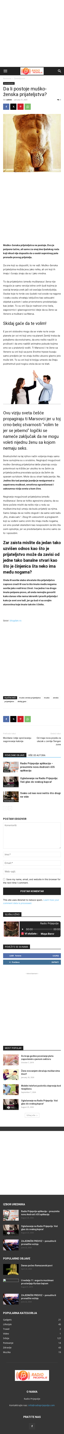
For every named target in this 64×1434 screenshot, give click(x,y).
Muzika (6, 771)
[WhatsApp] (28, 107)
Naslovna (7, 78)
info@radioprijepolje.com (41, 1405)
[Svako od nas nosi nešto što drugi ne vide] (11, 796)
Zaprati (55, 962)
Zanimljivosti (19, 78)
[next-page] (10, 808)
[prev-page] (5, 808)
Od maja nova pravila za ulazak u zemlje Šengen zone (49, 741)
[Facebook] (6, 107)
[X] (13, 107)
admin (9, 99)
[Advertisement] (32, 33)
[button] (5, 71)
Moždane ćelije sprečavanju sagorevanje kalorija (17, 740)
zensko (56, 697)
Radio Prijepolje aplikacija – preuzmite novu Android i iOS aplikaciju (37, 767)
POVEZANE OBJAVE (15, 755)
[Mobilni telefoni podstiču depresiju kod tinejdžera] (11, 1089)
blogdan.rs (15, 620)
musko (47, 697)
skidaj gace (22, 701)
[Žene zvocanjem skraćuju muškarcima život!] (11, 1074)
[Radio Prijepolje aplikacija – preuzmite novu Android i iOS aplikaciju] (11, 767)
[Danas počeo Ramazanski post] (11, 1269)
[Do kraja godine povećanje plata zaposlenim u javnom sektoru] (11, 1059)
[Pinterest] (20, 107)
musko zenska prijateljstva (30, 697)
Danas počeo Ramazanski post (37, 1265)
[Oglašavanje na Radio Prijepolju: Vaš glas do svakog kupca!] (11, 782)
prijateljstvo (9, 701)
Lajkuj (56, 955)
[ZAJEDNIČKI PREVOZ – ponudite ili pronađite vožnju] (11, 1245)
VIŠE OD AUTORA (36, 755)
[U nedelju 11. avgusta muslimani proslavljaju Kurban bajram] (11, 1284)
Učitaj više (31, 1115)
